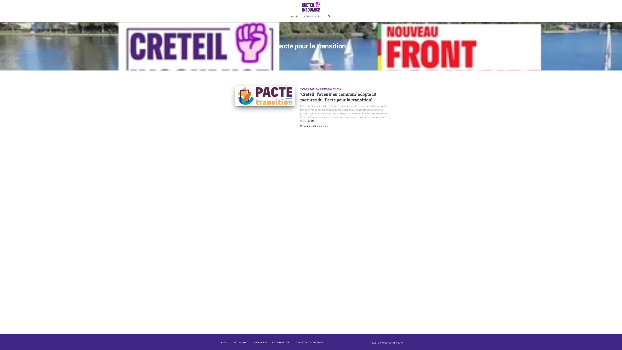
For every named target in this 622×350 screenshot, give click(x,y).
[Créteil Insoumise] (311, 7)
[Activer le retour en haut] (615, 343)
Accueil (295, 16)
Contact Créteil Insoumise (309, 342)
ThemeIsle (398, 342)
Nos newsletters (281, 342)
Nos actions (334, 89)
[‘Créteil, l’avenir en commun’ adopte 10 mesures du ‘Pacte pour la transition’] (265, 96)
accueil (225, 342)
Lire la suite (308, 121)
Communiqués (307, 89)
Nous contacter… (313, 16)
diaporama (321, 89)
